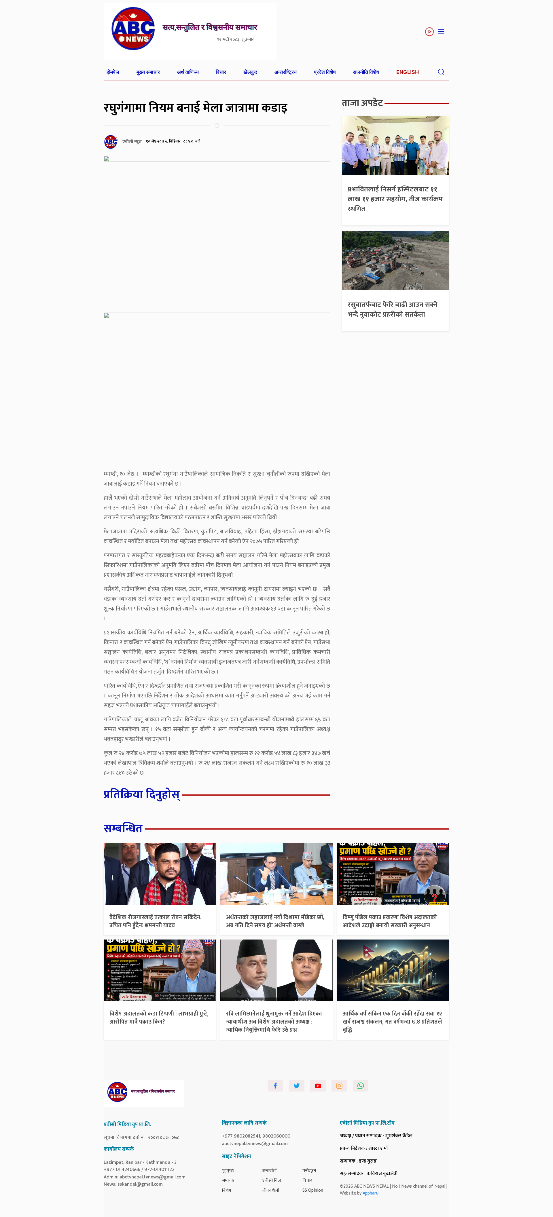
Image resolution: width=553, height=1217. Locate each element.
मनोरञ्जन (309, 1171)
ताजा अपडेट (362, 103)
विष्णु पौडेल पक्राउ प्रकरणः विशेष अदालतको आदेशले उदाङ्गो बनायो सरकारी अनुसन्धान (390, 921)
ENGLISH (407, 72)
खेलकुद (250, 72)
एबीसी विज (271, 1180)
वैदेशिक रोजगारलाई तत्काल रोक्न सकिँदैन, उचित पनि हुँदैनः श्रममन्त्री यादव (155, 921)
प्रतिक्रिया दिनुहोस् (142, 794)
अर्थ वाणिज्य (188, 72)
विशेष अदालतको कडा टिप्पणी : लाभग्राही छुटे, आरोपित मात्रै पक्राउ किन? (159, 1018)
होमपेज (113, 72)
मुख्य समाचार (148, 72)
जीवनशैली (270, 1190)
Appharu (370, 1193)
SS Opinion (312, 1190)
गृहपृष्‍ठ (228, 1171)
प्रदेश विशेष (325, 72)
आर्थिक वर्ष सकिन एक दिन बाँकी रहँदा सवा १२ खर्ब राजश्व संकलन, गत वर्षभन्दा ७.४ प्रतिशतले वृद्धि (392, 1022)
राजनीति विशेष (366, 72)
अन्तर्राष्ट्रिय (285, 72)
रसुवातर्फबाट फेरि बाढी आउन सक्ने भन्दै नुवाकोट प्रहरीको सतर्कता (393, 309)
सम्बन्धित (123, 828)
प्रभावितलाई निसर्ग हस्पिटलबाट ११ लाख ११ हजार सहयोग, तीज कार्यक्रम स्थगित (395, 199)
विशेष (226, 1190)
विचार (221, 72)
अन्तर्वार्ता (269, 1171)
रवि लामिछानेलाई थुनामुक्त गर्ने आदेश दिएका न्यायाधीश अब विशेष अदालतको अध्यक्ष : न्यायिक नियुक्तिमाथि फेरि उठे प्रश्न (274, 1022)
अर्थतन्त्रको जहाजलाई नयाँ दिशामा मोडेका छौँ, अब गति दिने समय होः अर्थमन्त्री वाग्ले (275, 921)
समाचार (228, 1180)
